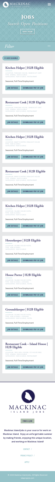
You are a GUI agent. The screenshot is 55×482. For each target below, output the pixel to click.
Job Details (12, 88)
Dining (13, 75)
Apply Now (27, 31)
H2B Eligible (12, 58)
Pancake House (20, 73)
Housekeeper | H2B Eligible (23, 240)
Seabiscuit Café (34, 73)
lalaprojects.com (27, 478)
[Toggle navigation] (49, 5)
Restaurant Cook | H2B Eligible (25, 102)
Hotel (29, 284)
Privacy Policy (26, 455)
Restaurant (32, 77)
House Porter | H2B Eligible (23, 275)
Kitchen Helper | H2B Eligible (24, 68)
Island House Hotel (22, 211)
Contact (26, 449)
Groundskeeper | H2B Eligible (24, 309)
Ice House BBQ (35, 352)
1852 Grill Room (21, 352)
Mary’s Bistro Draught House (27, 142)
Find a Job (27, 421)
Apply (27, 462)
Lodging (25, 282)
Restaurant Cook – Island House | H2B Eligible (26, 345)
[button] (49, 46)
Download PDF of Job (33, 88)
